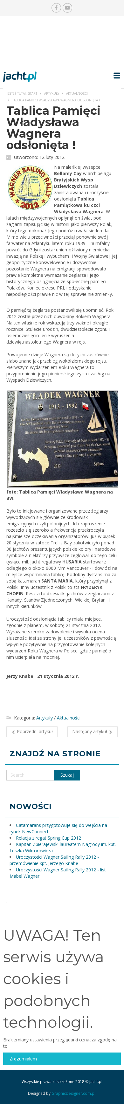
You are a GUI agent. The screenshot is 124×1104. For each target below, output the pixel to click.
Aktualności (77, 93)
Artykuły (51, 93)
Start (32, 93)
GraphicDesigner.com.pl (73, 1093)
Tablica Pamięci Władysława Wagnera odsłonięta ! (53, 128)
